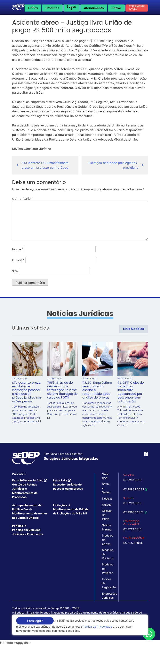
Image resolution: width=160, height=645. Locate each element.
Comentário (22, 198)
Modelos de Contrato (106, 554)
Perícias (27, 530)
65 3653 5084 (132, 543)
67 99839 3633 (133, 489)
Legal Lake (68, 484)
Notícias (106, 498)
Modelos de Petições (106, 568)
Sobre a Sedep (106, 488)
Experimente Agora (137, 8)
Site (15, 271)
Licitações (71, 509)
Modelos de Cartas (106, 540)
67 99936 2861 (133, 512)
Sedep (71, 7)
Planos (33, 8)
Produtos (52, 8)
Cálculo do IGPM (106, 515)
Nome (18, 249)
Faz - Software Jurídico (28, 489)
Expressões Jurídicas (106, 595)
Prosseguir (35, 621)
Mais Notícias (133, 329)
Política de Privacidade (97, 626)
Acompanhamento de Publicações (30, 511)
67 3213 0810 (132, 480)
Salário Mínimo (106, 527)
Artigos (106, 504)
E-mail (18, 260)
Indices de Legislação (106, 583)
